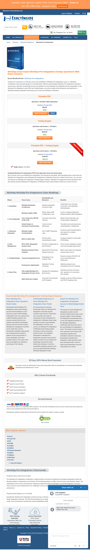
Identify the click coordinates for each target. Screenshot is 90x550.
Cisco (11, 436)
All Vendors (55, 37)
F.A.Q (75, 37)
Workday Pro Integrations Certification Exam (22, 82)
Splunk (11, 453)
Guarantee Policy (35, 527)
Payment (46, 527)
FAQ (27, 527)
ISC (10, 441)
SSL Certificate (45, 422)
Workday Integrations (27, 42)
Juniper (11, 446)
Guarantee (44, 37)
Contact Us (20, 527)
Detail (37, 367)
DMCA (5, 530)
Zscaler (11, 460)
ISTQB (11, 443)
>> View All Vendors (15, 463)
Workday (15, 42)
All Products (17, 37)
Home (8, 37)
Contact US (67, 37)
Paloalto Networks (15, 450)
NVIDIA (11, 448)
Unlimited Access (31, 37)
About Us (12, 527)
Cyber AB (12, 439)
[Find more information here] (68, 516)
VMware (11, 455)
